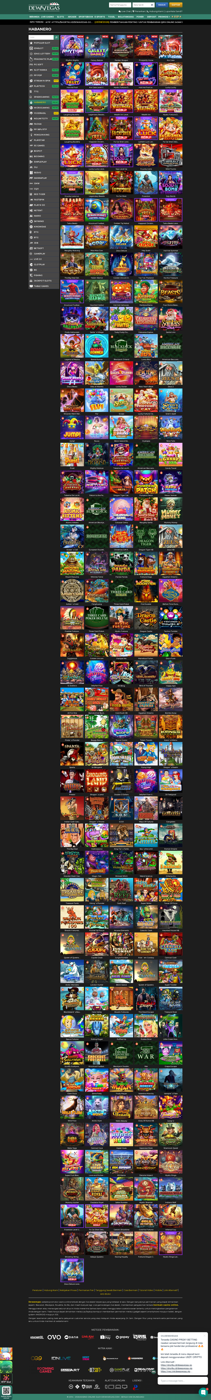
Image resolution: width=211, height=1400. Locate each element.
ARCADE (72, 17)
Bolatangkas (126, 17)
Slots (60, 17)
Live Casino (47, 17)
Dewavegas (35, 1302)
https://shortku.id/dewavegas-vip (176, 1368)
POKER (140, 17)
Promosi (163, 17)
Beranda (34, 17)
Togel (111, 17)
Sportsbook (86, 17)
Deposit (151, 17)
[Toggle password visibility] (152, 5)
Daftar (176, 5)
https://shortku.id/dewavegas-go (176, 1364)
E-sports (100, 17)
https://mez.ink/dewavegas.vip (175, 1371)
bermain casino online (166, 1305)
